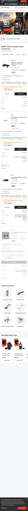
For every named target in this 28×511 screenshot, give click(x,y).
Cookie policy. (11, 504)
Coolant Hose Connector (13, 10)
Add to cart (7, 360)
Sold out (14, 262)
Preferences (4, 508)
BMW (21, 10)
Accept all (22, 508)
